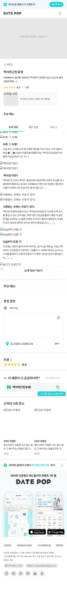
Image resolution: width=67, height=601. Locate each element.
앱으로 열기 (56, 4)
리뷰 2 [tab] (53, 127)
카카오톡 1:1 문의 (15, 566)
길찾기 (56, 343)
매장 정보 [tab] (33, 127)
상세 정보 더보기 (33, 270)
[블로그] (13, 573)
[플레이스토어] (42, 573)
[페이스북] (28, 573)
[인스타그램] (6, 573)
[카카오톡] (21, 573)
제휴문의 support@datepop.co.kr (41, 566)
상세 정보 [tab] (13, 127)
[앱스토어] (35, 573)
